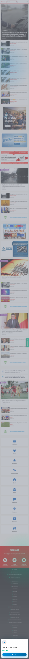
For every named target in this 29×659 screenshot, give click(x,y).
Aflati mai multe (5, 650)
